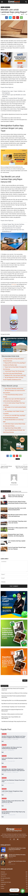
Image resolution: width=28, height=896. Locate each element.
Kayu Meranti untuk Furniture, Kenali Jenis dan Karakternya (14, 703)
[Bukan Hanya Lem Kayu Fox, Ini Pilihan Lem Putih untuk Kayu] (4, 496)
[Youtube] (17, 839)
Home (2, 5)
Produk (2, 886)
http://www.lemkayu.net (14, 484)
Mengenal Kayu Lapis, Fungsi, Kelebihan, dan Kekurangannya (11, 717)
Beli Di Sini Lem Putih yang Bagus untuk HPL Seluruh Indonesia (21, 468)
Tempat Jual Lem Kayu (6, 882)
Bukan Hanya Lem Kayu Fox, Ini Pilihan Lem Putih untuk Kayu (14, 693)
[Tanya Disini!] (22, 891)
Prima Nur (4, 14)
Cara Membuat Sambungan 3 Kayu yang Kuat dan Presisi (13, 721)
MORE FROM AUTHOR (16, 491)
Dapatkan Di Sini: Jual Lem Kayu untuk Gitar (15, 375)
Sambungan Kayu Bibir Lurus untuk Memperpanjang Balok (14, 700)
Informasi (6, 5)
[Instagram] (14, 839)
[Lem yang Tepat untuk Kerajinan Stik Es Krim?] (3, 863)
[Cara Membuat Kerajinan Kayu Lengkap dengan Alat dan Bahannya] (3, 849)
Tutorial (2, 888)
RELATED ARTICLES (5, 491)
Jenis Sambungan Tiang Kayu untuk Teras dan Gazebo (13, 706)
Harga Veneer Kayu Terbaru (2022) (13, 428)
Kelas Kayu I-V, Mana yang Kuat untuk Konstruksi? (12, 714)
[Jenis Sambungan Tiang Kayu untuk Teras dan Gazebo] (4, 522)
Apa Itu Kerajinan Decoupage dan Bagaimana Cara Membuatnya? (12, 710)
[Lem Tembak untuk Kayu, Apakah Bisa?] (4, 542)
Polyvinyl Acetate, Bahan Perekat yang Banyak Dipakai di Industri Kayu (13, 696)
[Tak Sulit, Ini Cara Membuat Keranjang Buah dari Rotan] (4, 856)
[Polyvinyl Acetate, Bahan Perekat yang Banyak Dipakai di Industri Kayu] (4, 503)
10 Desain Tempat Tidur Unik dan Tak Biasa (13, 224)
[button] (26, 2)
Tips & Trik (3, 876)
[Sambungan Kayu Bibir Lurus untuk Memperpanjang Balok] (4, 509)
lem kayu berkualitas (3, 538)
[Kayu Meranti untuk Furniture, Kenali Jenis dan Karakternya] (4, 516)
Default (2, 880)
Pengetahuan (7, 7)
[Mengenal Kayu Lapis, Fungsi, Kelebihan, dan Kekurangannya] (4, 536)
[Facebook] (10, 839)
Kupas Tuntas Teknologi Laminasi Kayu (14, 388)
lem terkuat (13, 284)
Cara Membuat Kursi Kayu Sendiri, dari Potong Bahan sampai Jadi (12, 689)
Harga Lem (3, 884)
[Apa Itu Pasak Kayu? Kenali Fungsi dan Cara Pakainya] (4, 549)
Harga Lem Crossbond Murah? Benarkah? (12, 98)
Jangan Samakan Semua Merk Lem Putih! (6, 467)
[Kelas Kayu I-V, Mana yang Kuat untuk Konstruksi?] (4, 529)
